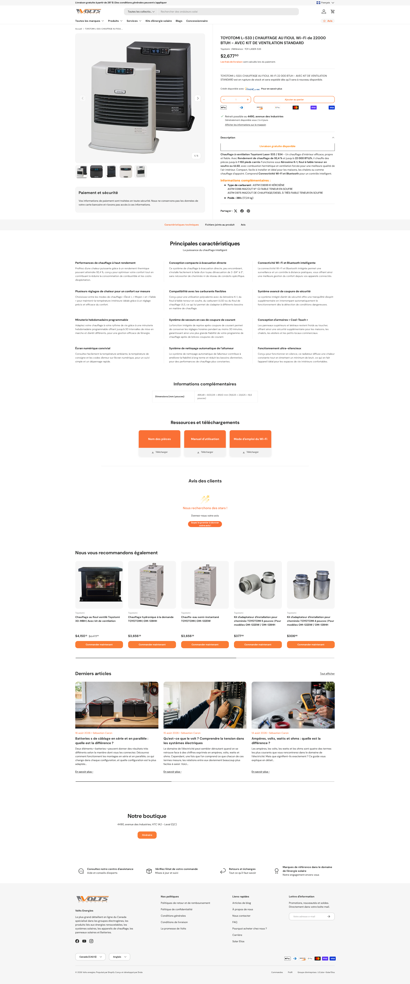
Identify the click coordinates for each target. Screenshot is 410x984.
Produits (113, 21)
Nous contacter (241, 915)
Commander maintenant (99, 644)
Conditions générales (173, 915)
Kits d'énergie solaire (159, 21)
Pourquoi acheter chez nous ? (249, 928)
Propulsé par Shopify (105, 972)
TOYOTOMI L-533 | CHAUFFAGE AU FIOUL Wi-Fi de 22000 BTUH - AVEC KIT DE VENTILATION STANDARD (104, 29)
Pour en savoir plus (271, 88)
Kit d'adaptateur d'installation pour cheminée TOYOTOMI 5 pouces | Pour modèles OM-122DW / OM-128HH (257, 620)
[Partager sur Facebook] (242, 211)
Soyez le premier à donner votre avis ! (205, 524)
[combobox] (211, 11)
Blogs (179, 21)
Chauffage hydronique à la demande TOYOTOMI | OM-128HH (151, 619)
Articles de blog (241, 903)
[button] (332, 11)
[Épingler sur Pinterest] (248, 211)
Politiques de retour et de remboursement (185, 903)
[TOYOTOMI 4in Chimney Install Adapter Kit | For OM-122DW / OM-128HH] (311, 585)
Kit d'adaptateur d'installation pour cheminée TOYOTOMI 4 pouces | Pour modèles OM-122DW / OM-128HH (310, 620)
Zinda (140, 972)
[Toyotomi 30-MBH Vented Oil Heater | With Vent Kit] (99, 585)
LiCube (321, 972)
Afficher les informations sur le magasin (245, 124)
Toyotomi (225, 49)
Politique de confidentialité (176, 909)
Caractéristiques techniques (181, 224)
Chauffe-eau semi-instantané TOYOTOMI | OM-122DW (200, 619)
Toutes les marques (87, 21)
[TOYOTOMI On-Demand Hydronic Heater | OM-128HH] (152, 585)
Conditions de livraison (174, 922)
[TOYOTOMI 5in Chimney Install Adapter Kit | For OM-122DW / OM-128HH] (258, 585)
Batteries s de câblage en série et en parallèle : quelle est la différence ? (111, 740)
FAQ (234, 922)
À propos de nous (242, 909)
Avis (243, 224)
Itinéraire (147, 835)
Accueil (78, 29)
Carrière (237, 935)
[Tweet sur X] (235, 211)
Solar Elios (238, 941)
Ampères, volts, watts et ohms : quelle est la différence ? (286, 740)
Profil (290, 972)
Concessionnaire (197, 21)
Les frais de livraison (232, 61)
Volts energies (89, 972)
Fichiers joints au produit (219, 224)
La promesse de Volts (173, 928)
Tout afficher (327, 673)
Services (132, 21)
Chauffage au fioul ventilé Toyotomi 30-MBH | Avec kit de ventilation (97, 619)
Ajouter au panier (294, 99)
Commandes (277, 972)
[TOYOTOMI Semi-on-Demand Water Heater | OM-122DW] (205, 585)
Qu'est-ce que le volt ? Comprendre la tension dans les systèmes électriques (204, 740)
